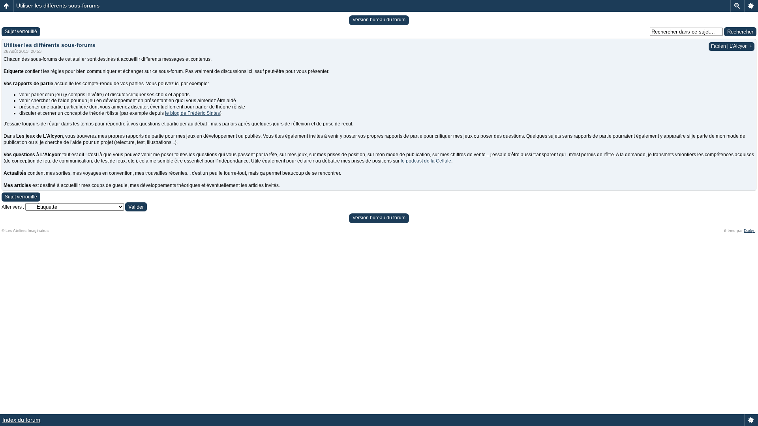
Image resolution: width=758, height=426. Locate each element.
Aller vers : (13, 207)
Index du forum (21, 420)
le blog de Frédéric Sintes (192, 113)
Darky (749, 230)
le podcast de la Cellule (426, 161)
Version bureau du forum (379, 19)
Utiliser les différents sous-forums (57, 5)
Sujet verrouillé (21, 31)
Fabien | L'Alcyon (731, 46)
